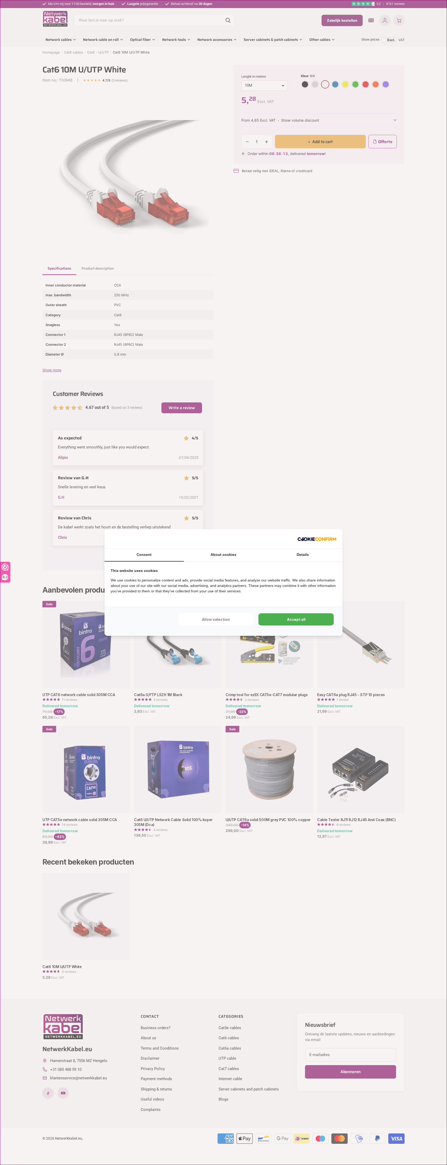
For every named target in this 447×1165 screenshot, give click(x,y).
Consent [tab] (144, 554)
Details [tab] (303, 554)
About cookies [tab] (223, 554)
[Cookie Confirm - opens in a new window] (316, 538)
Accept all (296, 619)
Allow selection (216, 619)
